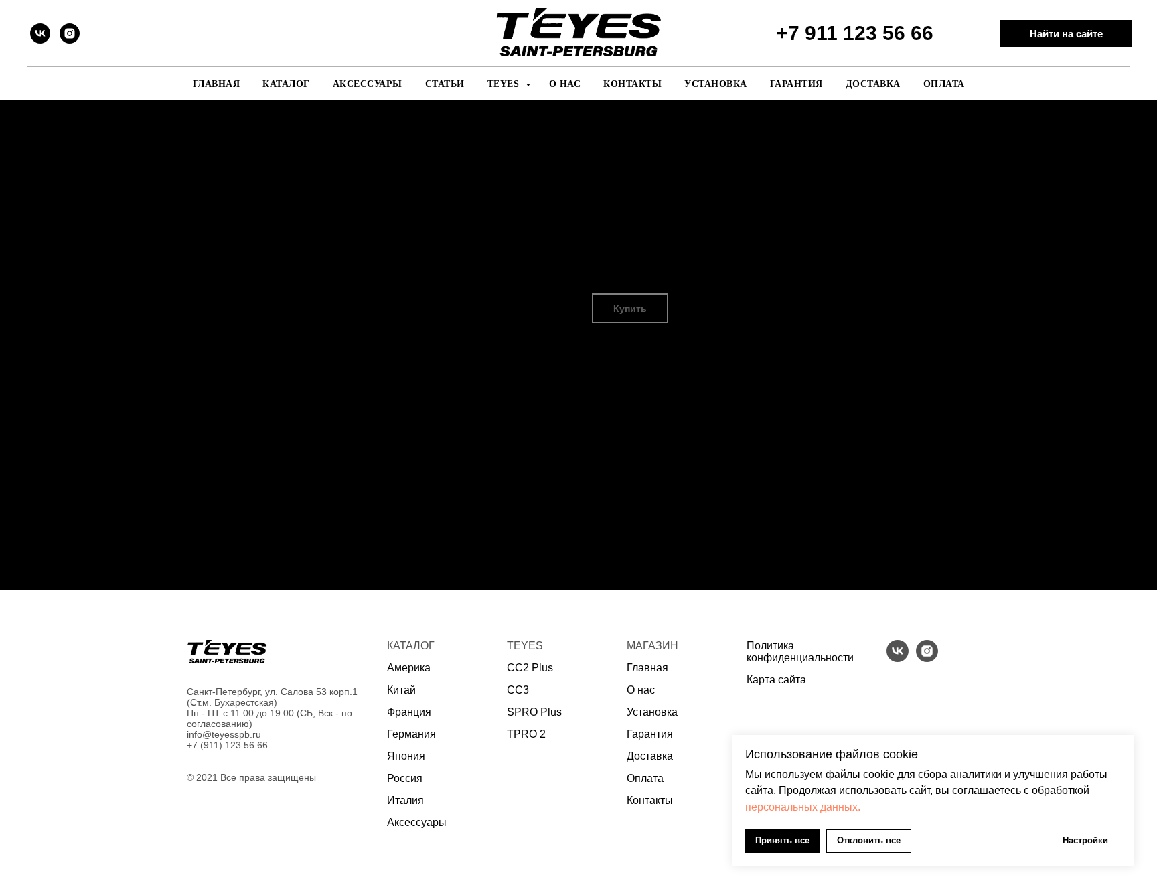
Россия (404, 778)
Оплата (944, 84)
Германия (411, 734)
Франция (409, 712)
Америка (409, 667)
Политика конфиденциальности (800, 651)
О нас (565, 84)
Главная (216, 84)
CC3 (518, 690)
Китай (401, 690)
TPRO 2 (526, 734)
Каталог (286, 84)
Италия (405, 800)
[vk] (40, 33)
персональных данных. (802, 807)
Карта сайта (776, 679)
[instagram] (70, 33)
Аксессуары (367, 84)
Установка (715, 84)
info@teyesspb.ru (224, 734)
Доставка (873, 84)
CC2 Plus (530, 667)
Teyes (504, 84)
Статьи (445, 84)
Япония (406, 756)
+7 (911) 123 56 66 (227, 745)
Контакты (632, 84)
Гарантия (796, 84)
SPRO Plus (534, 712)
